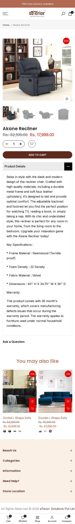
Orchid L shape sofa (17, 417)
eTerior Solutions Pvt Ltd (57, 509)
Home (6, 25)
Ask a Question (14, 342)
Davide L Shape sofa (52, 417)
